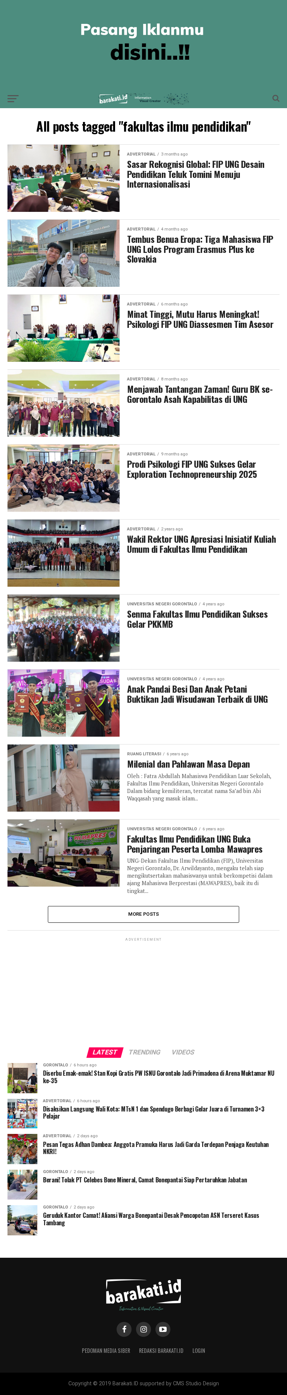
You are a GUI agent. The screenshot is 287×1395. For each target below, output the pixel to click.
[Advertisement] (143, 989)
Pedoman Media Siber (106, 1350)
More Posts (143, 914)
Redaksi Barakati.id (161, 1350)
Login (198, 1350)
